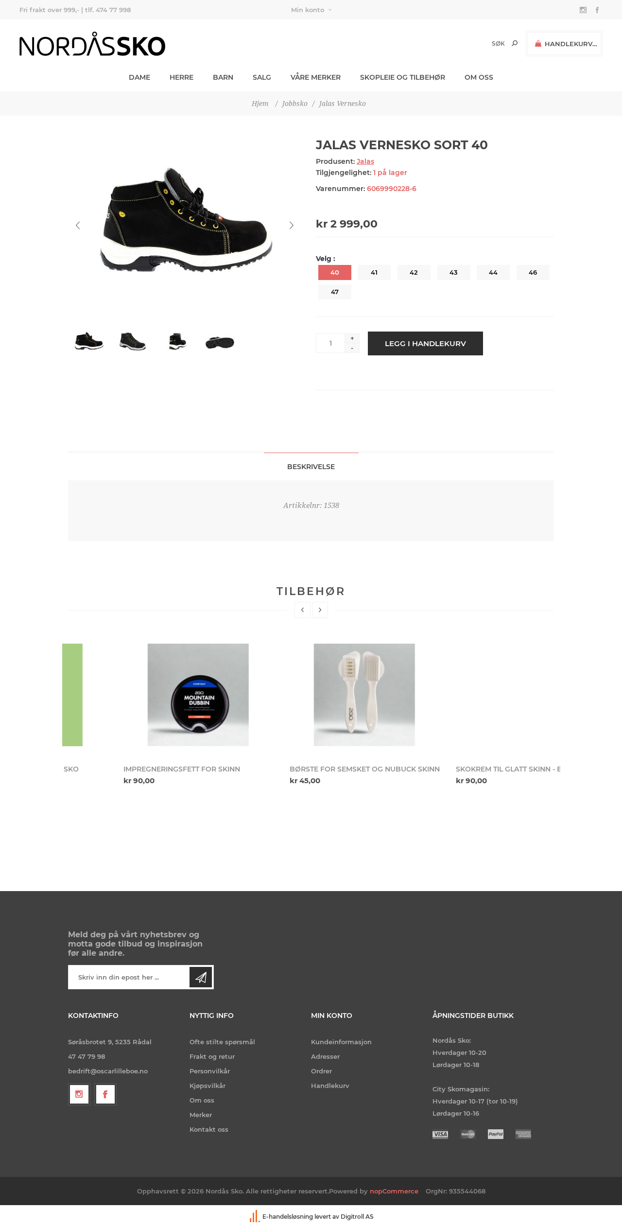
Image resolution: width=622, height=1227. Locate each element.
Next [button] (320, 609)
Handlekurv (330, 1085)
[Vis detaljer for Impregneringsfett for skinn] (145, 695)
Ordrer (321, 1071)
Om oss (202, 1100)
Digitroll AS (357, 1217)
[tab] (311, 466)
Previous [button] (302, 609)
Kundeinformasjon (341, 1042)
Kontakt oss (209, 1129)
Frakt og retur (212, 1056)
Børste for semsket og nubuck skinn (309, 769)
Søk (514, 43)
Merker (201, 1115)
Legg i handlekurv (425, 343)
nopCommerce (394, 1191)
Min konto (307, 10)
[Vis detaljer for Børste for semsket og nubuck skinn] (311, 695)
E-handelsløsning (287, 1217)
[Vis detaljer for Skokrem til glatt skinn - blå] (477, 695)
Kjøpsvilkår (207, 1085)
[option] (145, 711)
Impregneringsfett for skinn (126, 769)
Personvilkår (210, 1071)
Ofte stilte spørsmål (222, 1042)
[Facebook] (105, 1094)
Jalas (365, 161)
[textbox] (482, 43)
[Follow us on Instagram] (79, 1094)
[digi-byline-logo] (255, 1217)
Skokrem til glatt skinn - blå (458, 769)
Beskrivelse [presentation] (311, 466)
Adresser (325, 1056)
